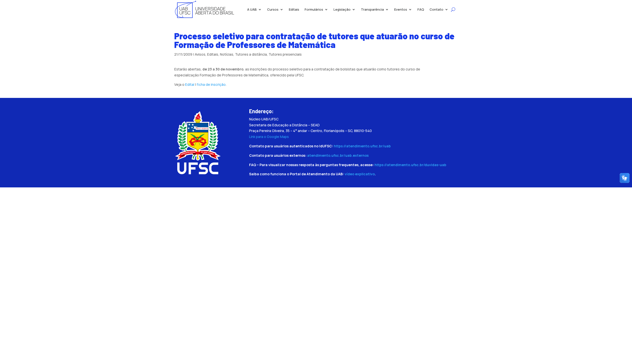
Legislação (342, 9)
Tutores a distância (251, 54)
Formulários (314, 9)
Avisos (200, 54)
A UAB (252, 9)
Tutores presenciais (285, 54)
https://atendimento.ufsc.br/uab (362, 146)
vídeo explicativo (360, 174)
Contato (436, 9)
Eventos (400, 9)
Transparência (372, 9)
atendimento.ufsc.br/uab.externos (338, 155)
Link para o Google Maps (269, 136)
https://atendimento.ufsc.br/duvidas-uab (410, 164)
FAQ (420, 9)
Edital (189, 84)
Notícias (226, 54)
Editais (294, 9)
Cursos (272, 9)
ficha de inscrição (211, 84)
